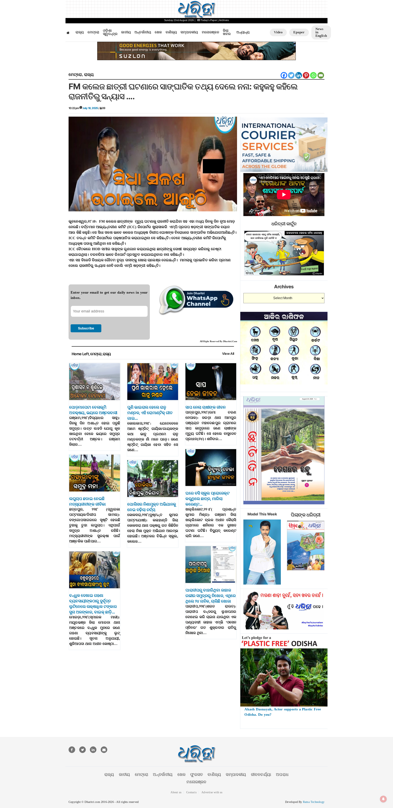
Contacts (191, 792)
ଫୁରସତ (196, 774)
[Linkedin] (298, 75)
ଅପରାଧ (282, 774)
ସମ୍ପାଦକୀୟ (189, 32)
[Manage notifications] (383, 799)
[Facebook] (284, 75)
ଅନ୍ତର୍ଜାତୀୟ (142, 32)
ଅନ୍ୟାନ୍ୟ (243, 32)
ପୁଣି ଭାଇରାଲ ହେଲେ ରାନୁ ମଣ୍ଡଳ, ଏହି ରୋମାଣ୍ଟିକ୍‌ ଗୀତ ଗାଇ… (149, 413)
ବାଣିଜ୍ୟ (171, 32)
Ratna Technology (313, 801)
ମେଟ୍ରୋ (93, 32)
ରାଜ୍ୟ (80, 32)
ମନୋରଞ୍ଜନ (210, 32)
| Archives (223, 20)
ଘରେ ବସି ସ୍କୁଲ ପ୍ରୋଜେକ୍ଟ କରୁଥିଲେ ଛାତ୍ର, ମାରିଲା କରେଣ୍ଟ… (207, 499)
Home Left (80, 354)
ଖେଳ (158, 32)
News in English (321, 32)
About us (176, 792)
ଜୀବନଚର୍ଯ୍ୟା (261, 774)
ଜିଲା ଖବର (227, 32)
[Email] (320, 75)
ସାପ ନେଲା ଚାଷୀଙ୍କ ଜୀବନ (205, 407)
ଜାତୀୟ (126, 32)
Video (278, 32)
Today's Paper (209, 20)
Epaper (299, 32)
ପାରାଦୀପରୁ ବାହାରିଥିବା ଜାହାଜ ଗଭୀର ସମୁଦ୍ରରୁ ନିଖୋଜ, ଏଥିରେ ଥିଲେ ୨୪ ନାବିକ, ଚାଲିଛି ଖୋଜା (210, 596)
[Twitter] (291, 75)
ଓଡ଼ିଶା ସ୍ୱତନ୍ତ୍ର (110, 32)
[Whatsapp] (313, 75)
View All (228, 354)
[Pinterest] (306, 75)
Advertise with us (211, 792)
